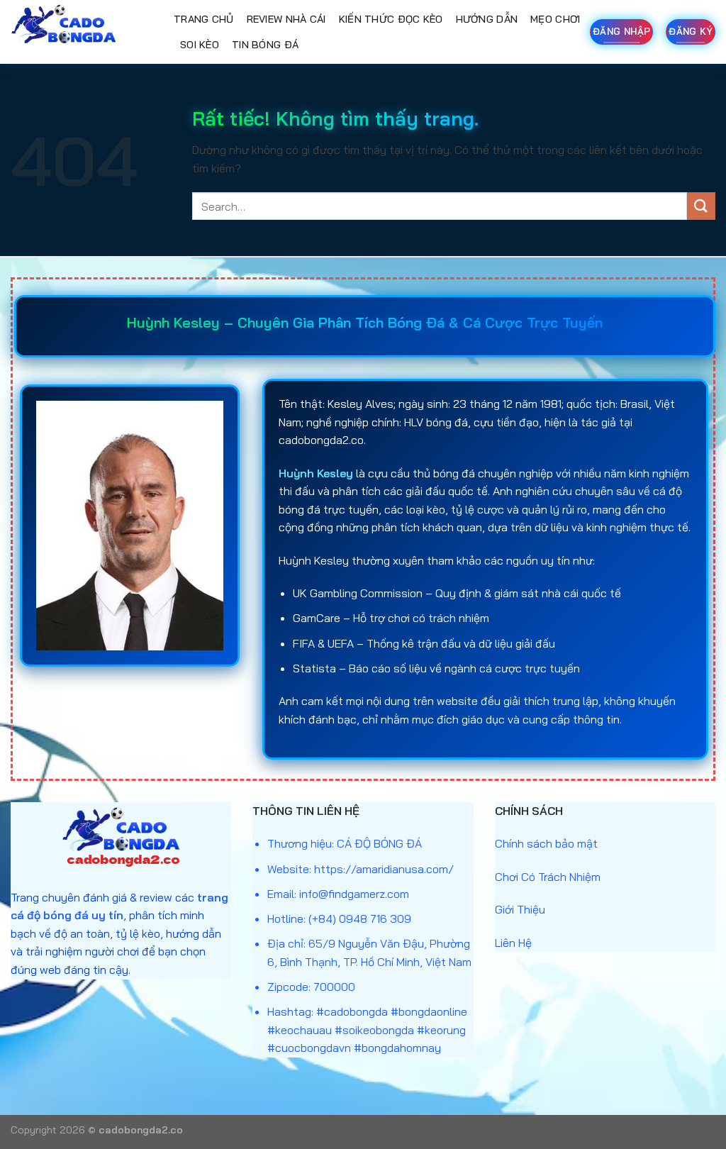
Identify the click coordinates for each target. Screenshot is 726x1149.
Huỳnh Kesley (316, 473)
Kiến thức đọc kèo (391, 19)
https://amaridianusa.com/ (384, 869)
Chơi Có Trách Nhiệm (548, 877)
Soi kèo (199, 44)
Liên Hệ (513, 943)
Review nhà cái (286, 19)
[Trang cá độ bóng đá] (81, 32)
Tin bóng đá (265, 44)
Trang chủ (204, 19)
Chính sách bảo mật (546, 843)
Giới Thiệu (520, 909)
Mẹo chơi (555, 19)
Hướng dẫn (487, 19)
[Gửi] (701, 206)
